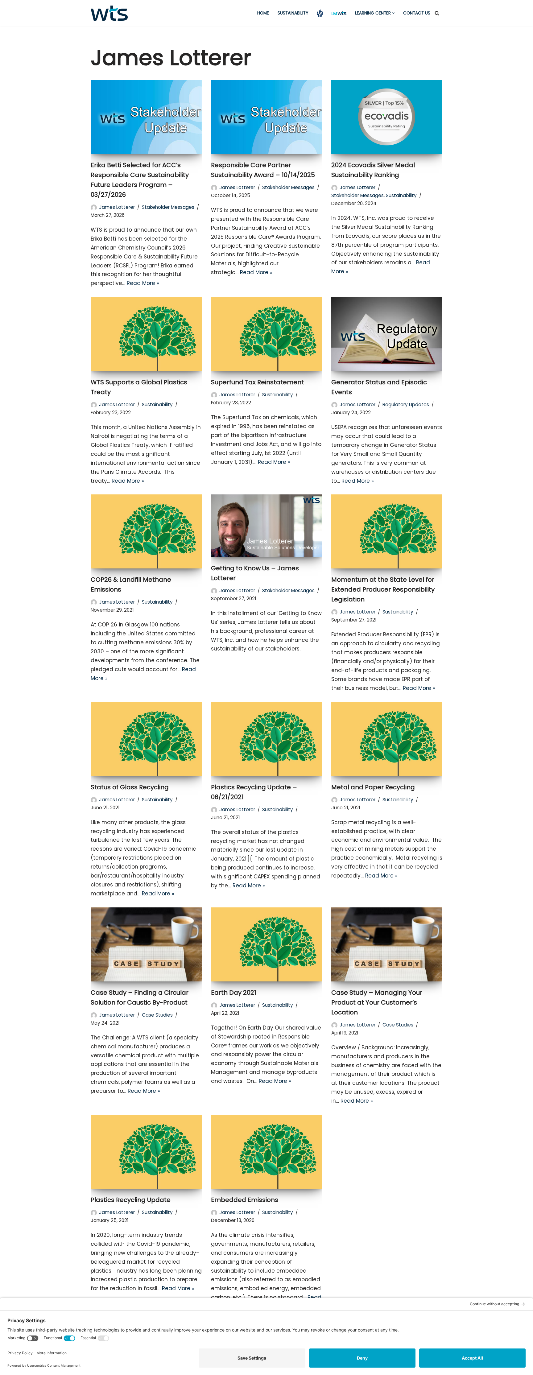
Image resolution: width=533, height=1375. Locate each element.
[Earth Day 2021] (266, 944)
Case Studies (157, 1015)
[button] (393, 13)
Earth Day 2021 (233, 992)
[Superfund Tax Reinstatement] (266, 334)
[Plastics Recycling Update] (146, 1152)
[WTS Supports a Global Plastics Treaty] (146, 334)
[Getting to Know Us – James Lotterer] (266, 525)
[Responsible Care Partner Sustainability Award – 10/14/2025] (266, 117)
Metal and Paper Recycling (373, 787)
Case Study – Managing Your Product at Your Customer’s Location (376, 1002)
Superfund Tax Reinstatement (257, 382)
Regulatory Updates (405, 404)
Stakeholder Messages (168, 207)
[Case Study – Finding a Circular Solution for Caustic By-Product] (146, 944)
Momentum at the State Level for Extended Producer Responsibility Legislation (383, 589)
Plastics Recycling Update (131, 1199)
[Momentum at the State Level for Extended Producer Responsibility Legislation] (386, 531)
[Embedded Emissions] (266, 1152)
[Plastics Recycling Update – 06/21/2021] (266, 739)
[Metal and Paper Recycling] (386, 739)
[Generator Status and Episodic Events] (386, 334)
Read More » (143, 283)
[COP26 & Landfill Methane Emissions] (146, 531)
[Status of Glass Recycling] (146, 739)
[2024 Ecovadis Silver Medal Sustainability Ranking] (386, 117)
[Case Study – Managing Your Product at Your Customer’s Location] (386, 944)
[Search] (437, 13)
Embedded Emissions (244, 1199)
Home (263, 13)
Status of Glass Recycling (130, 787)
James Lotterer (117, 207)
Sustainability (293, 13)
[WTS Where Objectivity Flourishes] (109, 13)
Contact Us (416, 13)
